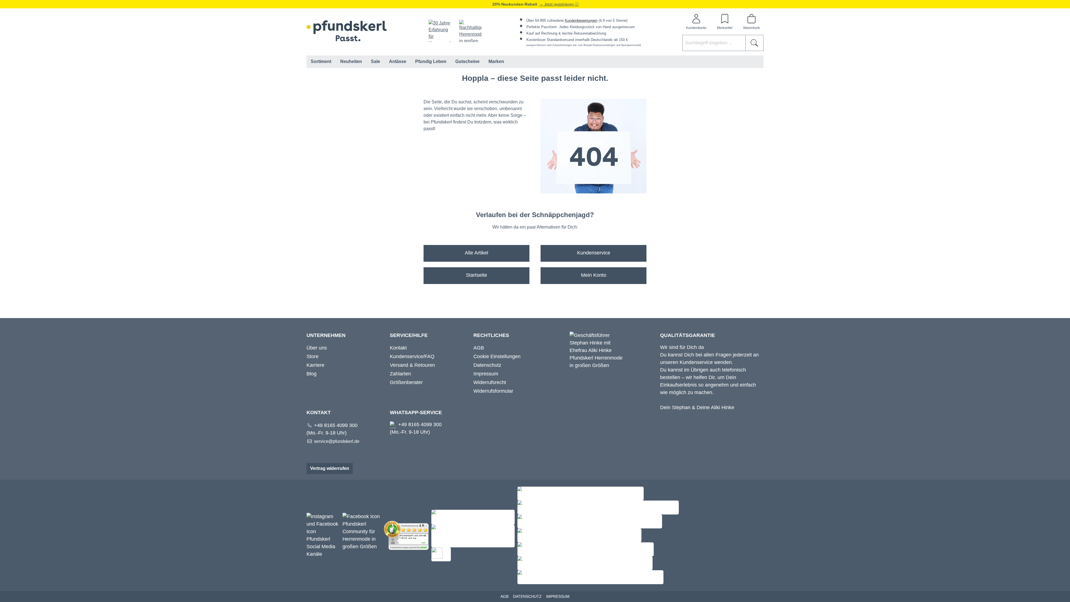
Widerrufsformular (493, 391)
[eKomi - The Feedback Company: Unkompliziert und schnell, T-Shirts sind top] (407, 535)
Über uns (317, 348)
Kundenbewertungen (581, 20)
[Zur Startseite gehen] (347, 30)
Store (312, 356)
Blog (312, 374)
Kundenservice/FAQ (412, 356)
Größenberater (406, 382)
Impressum (485, 374)
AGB (478, 348)
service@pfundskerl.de (336, 441)
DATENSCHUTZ (527, 596)
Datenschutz (487, 365)
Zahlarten (400, 374)
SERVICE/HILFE (409, 335)
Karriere (315, 365)
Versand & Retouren (412, 365)
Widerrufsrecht (489, 382)
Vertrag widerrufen (329, 468)
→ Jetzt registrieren (557, 4)
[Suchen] (754, 43)
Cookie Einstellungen (497, 356)
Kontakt (398, 348)
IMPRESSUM (558, 596)
